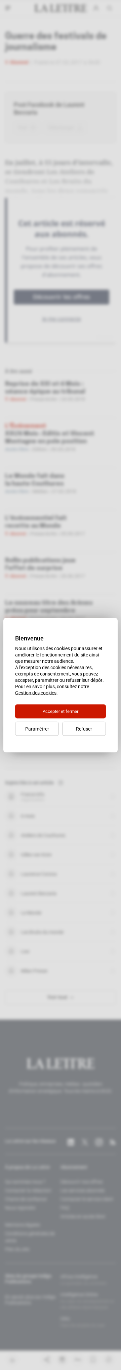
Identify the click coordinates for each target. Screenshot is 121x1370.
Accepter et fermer (60, 711)
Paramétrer (37, 728)
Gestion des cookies (35, 692)
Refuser (84, 728)
